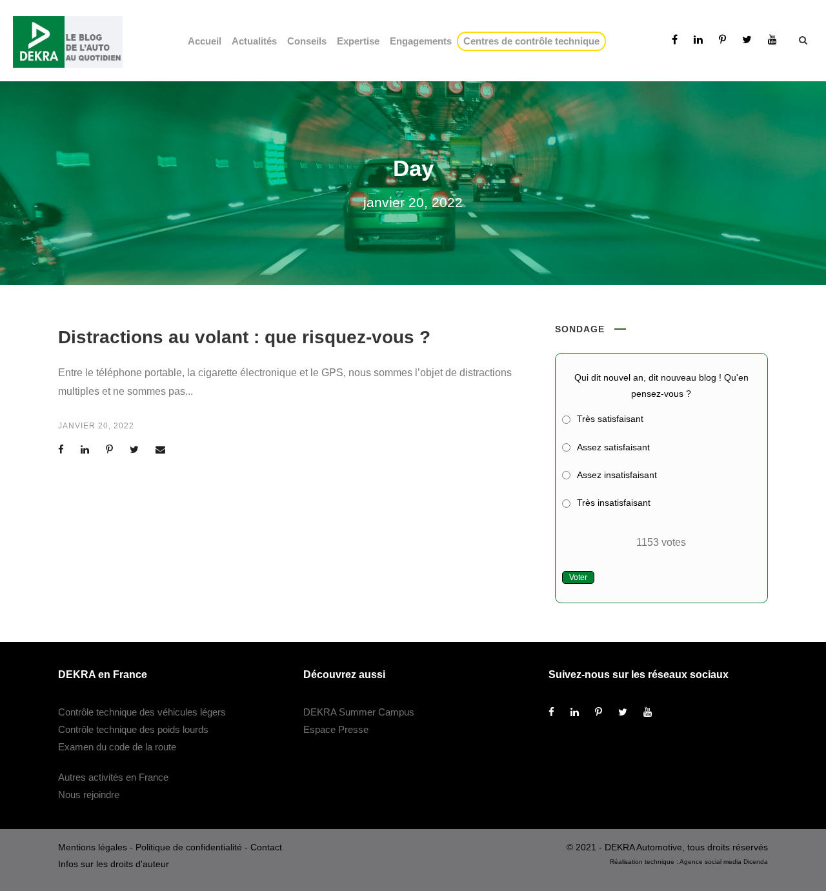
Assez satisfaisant (613, 447)
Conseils (307, 40)
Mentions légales (92, 847)
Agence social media (710, 861)
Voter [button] (578, 577)
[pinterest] (722, 39)
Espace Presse (335, 729)
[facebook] (675, 39)
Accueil (204, 40)
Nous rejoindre (88, 794)
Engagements (421, 40)
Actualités (254, 40)
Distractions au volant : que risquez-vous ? (244, 337)
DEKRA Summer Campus (358, 711)
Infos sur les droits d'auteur (113, 864)
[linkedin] (698, 39)
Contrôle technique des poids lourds (133, 729)
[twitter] (747, 39)
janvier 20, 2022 (96, 425)
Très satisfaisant (610, 419)
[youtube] (772, 39)
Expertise (358, 40)
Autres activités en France (113, 777)
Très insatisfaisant (613, 502)
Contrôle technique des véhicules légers (142, 711)
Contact (266, 847)
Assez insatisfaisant (617, 475)
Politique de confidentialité (189, 847)
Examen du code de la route (117, 746)
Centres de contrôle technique (534, 40)
